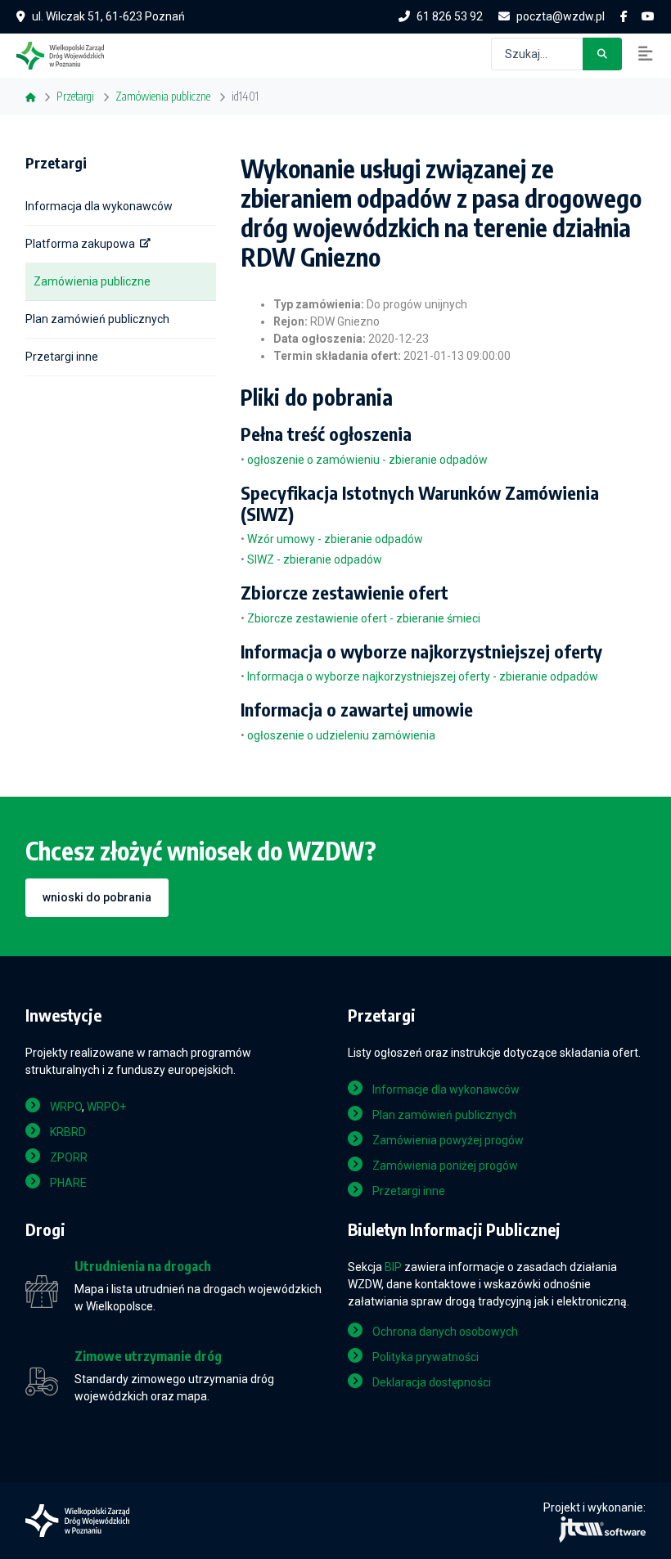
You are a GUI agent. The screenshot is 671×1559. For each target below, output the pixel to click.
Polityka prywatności (425, 1357)
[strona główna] (68, 54)
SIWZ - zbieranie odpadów (314, 559)
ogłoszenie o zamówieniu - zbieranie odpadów (367, 459)
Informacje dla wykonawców (446, 1089)
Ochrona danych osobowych (445, 1331)
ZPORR (69, 1157)
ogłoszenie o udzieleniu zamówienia (341, 735)
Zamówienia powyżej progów (448, 1140)
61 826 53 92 (450, 16)
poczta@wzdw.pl (560, 16)
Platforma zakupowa (80, 243)
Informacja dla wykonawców (99, 206)
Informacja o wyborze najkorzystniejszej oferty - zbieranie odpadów (422, 676)
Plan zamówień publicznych (97, 319)
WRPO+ (106, 1106)
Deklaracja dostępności (431, 1382)
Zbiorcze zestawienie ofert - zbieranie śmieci (363, 618)
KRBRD (68, 1132)
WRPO (66, 1106)
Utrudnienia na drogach (142, 1266)
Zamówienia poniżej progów (445, 1165)
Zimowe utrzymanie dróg (148, 1356)
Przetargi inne (61, 356)
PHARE (68, 1182)
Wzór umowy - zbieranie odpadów (335, 539)
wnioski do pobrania (97, 897)
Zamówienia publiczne (92, 281)
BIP (393, 1267)
